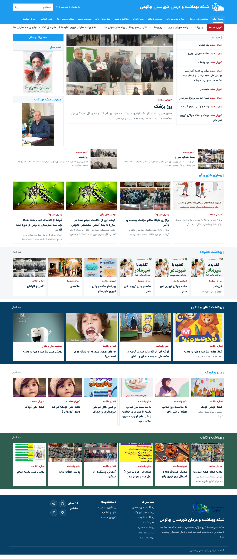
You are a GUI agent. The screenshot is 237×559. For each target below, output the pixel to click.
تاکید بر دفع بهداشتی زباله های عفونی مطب (122, 27)
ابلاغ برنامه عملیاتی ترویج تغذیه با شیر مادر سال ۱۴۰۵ (67, 27)
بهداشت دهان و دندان (198, 19)
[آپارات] (62, 512)
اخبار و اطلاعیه (46, 19)
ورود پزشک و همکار (38, 37)
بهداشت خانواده (155, 19)
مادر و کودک (138, 19)
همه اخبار (17, 252)
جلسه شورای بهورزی (175, 27)
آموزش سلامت (29, 19)
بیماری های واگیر (102, 19)
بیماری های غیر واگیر (175, 19)
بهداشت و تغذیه (121, 19)
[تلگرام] (53, 503)
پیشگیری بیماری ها (65, 19)
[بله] (53, 512)
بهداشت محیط (84, 19)
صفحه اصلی (217, 19)
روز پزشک (196, 27)
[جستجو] (16, 7)
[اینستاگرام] (62, 503)
